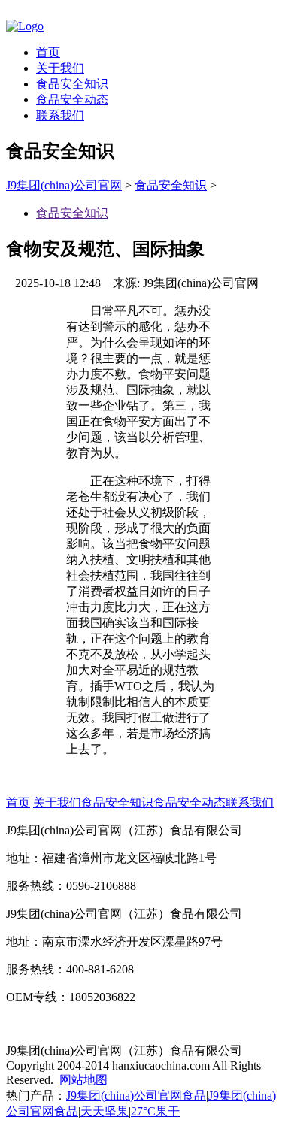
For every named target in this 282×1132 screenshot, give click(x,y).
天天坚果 (104, 1111)
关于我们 (60, 68)
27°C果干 (155, 1111)
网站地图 (83, 1079)
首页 (48, 52)
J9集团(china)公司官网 (64, 185)
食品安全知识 (72, 83)
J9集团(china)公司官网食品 (136, 1095)
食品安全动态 (72, 99)
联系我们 (60, 115)
